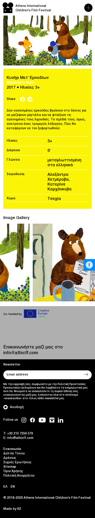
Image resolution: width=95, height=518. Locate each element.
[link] (89, 265)
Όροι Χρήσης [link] (13, 471)
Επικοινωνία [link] (12, 449)
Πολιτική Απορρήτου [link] (18, 475)
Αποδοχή (17, 407)
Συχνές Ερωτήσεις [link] (17, 462)
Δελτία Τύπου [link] (14, 453)
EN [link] (13, 486)
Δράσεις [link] (9, 458)
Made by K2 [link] (12, 509)
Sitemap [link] (9, 466)
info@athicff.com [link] (20, 353)
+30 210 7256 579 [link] (20, 433)
